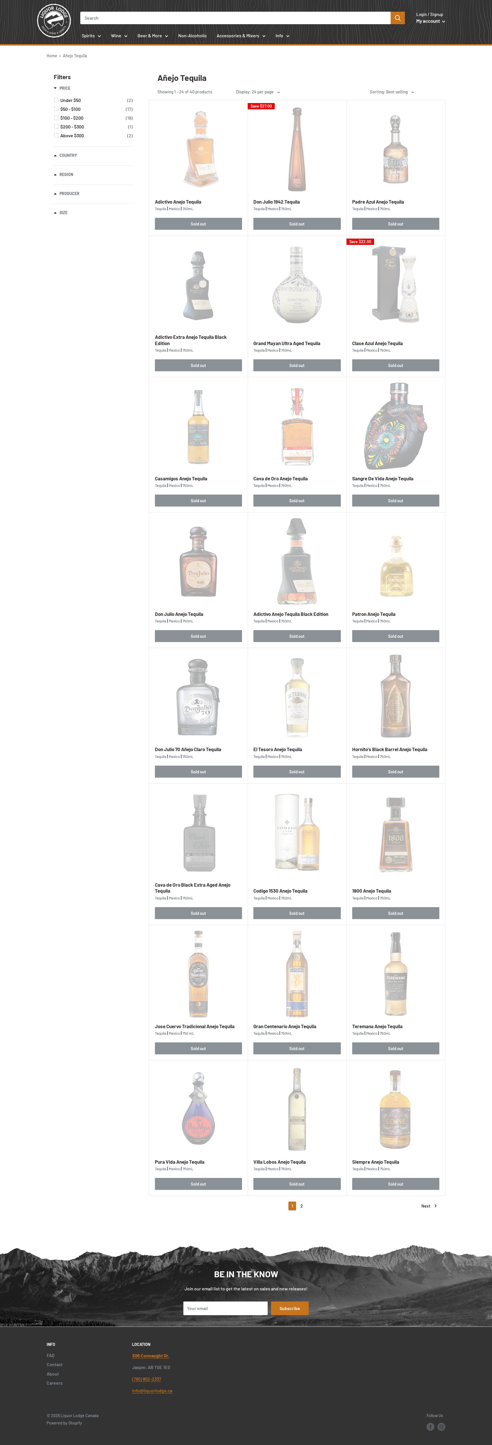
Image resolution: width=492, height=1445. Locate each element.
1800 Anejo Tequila (371, 890)
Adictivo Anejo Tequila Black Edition (290, 614)
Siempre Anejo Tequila (375, 1162)
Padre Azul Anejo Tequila (378, 201)
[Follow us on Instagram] (441, 1426)
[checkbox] (96, 100)
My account (428, 21)
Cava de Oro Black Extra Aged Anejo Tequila (192, 887)
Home (52, 55)
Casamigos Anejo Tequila (181, 478)
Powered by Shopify (64, 1423)
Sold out (198, 223)
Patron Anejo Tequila (373, 614)
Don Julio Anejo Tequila (179, 614)
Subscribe (290, 1308)
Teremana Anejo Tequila (377, 1026)
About (53, 1373)
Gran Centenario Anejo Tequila (284, 1026)
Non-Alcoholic (192, 35)
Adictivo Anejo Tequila (178, 201)
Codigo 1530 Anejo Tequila (280, 890)
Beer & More (150, 35)
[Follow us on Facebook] (430, 1426)
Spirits (88, 35)
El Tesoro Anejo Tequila (277, 749)
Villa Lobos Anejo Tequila (279, 1162)
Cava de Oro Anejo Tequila (280, 478)
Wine (116, 35)
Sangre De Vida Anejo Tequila (382, 478)
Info (279, 35)
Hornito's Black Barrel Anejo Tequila (389, 749)
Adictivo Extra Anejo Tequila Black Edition (191, 340)
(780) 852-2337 (146, 1379)
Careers (55, 1382)
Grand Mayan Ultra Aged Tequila (286, 343)
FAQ (50, 1355)
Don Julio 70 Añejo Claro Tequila (188, 749)
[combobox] (235, 18)
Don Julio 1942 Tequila (276, 201)
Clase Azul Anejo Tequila (377, 343)
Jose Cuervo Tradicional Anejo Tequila (195, 1026)
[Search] (398, 18)
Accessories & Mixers (238, 35)
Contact (55, 1364)
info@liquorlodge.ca (152, 1390)
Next (425, 1205)
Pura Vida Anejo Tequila (179, 1162)
